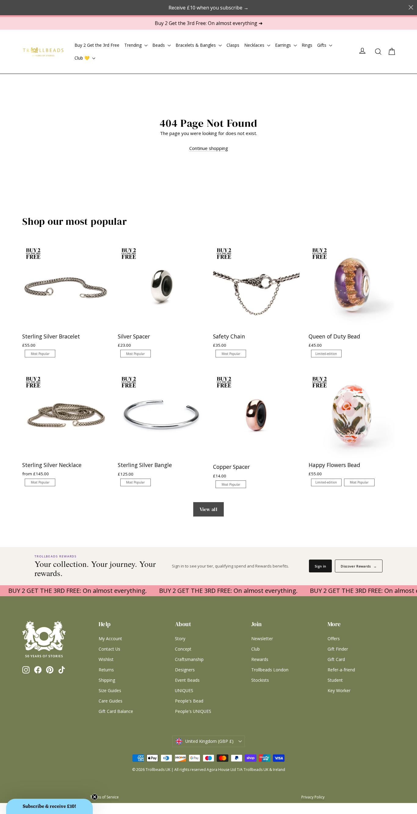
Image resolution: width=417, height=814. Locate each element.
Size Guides (110, 690)
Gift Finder (338, 649)
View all (208, 509)
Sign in (320, 566)
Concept (183, 649)
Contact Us (109, 649)
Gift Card (336, 659)
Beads (159, 45)
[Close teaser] (95, 797)
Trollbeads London (269, 670)
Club (255, 649)
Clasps (233, 45)
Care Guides (110, 701)
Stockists (260, 680)
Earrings (283, 45)
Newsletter (262, 638)
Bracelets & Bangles (196, 45)
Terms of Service (104, 797)
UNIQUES (184, 690)
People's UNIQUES (193, 711)
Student (335, 680)
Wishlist (106, 659)
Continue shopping (208, 148)
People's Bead (189, 701)
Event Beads (187, 680)
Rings (307, 45)
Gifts (322, 45)
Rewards (259, 659)
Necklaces (255, 45)
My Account (110, 638)
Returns (106, 670)
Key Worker (339, 690)
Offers (334, 638)
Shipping (107, 680)
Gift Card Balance (116, 711)
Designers (185, 670)
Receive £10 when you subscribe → (208, 7)
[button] (49, 806)
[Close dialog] (411, 7)
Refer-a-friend (341, 670)
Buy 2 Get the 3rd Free (96, 45)
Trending (133, 45)
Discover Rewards (359, 566)
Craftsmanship (189, 659)
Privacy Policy (313, 797)
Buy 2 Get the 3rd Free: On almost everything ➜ (209, 23)
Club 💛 (82, 58)
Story (180, 638)
